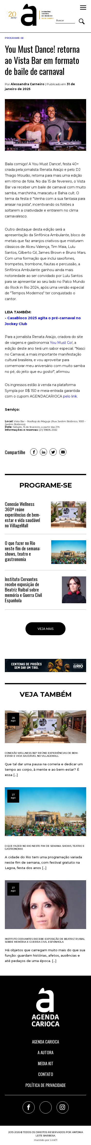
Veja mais (45, 629)
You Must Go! (61, 342)
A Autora (45, 1052)
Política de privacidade (45, 1085)
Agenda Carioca (45, 1042)
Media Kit (45, 1063)
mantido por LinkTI (45, 1140)
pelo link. (70, 396)
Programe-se (14, 38)
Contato (45, 1074)
